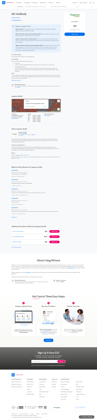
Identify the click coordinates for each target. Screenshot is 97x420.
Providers (54, 384)
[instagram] (79, 407)
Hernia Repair (64, 396)
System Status (44, 413)
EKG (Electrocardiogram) (66, 391)
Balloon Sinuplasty (65, 381)
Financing (58, 2)
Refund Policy (42, 386)
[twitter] (81, 407)
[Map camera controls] (58, 109)
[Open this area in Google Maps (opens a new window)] (14, 111)
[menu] (42, 2)
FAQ (40, 389)
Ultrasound (78, 391)
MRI (77, 384)
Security (32, 413)
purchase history (70, 268)
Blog (40, 394)
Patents (37, 413)
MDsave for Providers (17, 384)
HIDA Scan (63, 399)
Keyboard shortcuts (40, 111)
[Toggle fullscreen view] (58, 101)
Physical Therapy (80, 386)
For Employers (27, 2)
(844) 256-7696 (47, 330)
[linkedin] (84, 407)
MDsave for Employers (17, 386)
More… (78, 399)
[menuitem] (19, 2)
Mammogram (79, 381)
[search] (90, 2)
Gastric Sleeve (64, 394)
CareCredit (28, 272)
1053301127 (26, 155)
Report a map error (57, 111)
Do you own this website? (30, 106)
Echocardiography (65, 389)
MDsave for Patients (16, 381)
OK (44, 106)
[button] (36, 26)
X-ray (77, 396)
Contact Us (29, 391)
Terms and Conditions (23, 413)
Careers (28, 389)
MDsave (33, 134)
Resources (29, 386)
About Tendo (30, 384)
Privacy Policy (52, 365)
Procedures (54, 381)
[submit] (78, 6)
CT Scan (63, 386)
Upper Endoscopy (80, 394)
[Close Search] (92, 6)
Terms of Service (60, 365)
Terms (53, 111)
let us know (17, 158)
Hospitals (54, 386)
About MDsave (30, 381)
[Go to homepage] (17, 374)
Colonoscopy (64, 384)
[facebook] (76, 407)
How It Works (42, 381)
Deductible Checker (44, 391)
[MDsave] (8, 2)
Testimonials (42, 396)
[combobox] (38, 6)
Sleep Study (79, 389)
